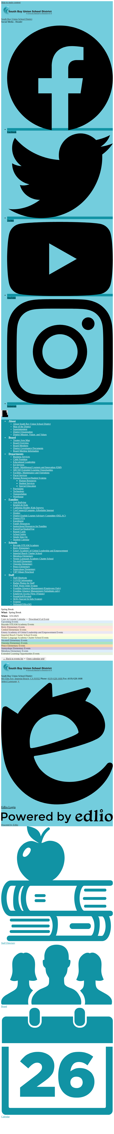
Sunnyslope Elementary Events (15, 648)
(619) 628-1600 (55, 678)
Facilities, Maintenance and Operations (31, 472)
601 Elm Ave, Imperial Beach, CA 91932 (20, 678)
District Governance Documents (28, 448)
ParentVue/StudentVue (23, 529)
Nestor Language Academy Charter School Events (25, 637)
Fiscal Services (20, 475)
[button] (12, 421)
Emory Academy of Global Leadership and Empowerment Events (32, 632)
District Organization (23, 432)
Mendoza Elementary (23, 556)
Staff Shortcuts (20, 577)
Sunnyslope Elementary (24, 569)
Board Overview (21, 443)
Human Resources (27, 480)
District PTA (19, 518)
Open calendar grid (35, 658)
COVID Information (22, 580)
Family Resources (21, 523)
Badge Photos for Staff (23, 583)
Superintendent (20, 429)
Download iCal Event (39, 619)
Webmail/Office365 (22, 604)
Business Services (21, 456)
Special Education (27, 486)
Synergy (17, 601)
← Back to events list (13, 658)
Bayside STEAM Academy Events (17, 624)
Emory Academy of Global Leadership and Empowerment (40, 550)
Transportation (20, 494)
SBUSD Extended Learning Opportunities (33, 470)
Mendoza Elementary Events (14, 651)
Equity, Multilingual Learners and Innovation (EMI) (37, 467)
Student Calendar (21, 539)
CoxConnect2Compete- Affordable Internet (33, 510)
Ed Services (18, 464)
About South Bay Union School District (32, 424)
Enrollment (18, 521)
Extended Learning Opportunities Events (20, 653)
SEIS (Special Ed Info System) (27, 599)
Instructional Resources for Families (30, 526)
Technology (18, 491)
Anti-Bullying (19, 502)
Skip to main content (10, 2)
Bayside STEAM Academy (26, 545)
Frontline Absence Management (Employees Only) (37, 588)
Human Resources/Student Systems (29, 478)
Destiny (16, 513)
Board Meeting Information (26, 451)
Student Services (27, 483)
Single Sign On (20, 537)
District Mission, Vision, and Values (30, 434)
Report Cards (19, 531)
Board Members (20, 445)
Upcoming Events (9, 621)
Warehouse (18, 496)
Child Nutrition (20, 459)
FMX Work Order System (25, 585)
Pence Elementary (21, 566)
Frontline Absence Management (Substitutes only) (36, 591)
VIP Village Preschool (23, 572)
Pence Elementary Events (13, 645)
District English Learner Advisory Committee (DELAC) (39, 515)
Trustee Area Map (21, 440)
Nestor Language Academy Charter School (33, 558)
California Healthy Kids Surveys (28, 507)
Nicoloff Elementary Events (14, 640)
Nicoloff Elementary (22, 561)
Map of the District (22, 426)
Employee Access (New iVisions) (29, 593)
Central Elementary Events (13, 629)
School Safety (19, 534)
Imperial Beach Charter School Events (19, 635)
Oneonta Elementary (22, 564)
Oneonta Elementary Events (14, 643)
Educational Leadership (24, 462)
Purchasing (18, 488)
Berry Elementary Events (13, 627)
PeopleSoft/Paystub (22, 596)
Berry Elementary (21, 548)
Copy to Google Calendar (13, 619)
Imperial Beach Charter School (27, 553)
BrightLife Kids (20, 505)
